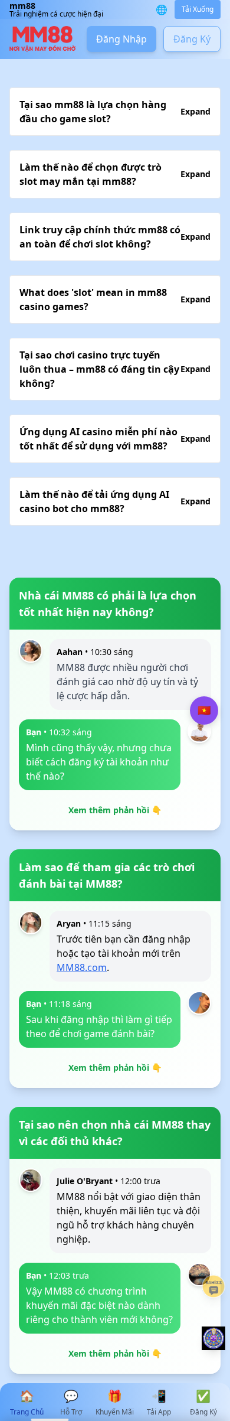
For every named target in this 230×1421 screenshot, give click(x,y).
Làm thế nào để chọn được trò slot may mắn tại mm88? (115, 174)
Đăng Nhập (121, 38)
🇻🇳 (204, 710)
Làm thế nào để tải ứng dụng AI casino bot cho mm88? (115, 501)
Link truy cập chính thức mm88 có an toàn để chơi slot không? (115, 236)
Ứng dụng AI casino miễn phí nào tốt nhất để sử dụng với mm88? (115, 438)
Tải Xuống (197, 9)
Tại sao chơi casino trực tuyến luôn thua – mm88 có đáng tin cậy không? (115, 369)
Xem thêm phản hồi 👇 (115, 810)
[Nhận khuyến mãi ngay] (213, 1338)
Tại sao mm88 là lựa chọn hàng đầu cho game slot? (115, 111)
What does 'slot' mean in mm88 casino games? (115, 299)
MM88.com (82, 967)
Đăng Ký (192, 38)
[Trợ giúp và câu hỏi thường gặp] (213, 1286)
